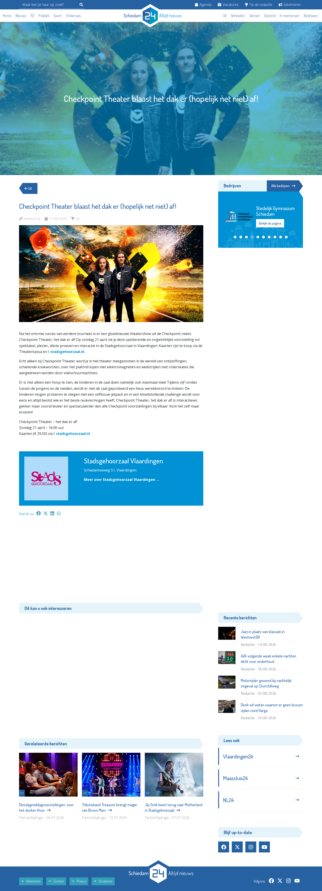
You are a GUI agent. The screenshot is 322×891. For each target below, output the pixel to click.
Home (7, 15)
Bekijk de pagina (270, 223)
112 (32, 15)
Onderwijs (73, 15)
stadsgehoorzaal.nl (67, 351)
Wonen (254, 15)
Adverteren (292, 4)
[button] (235, 237)
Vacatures (230, 4)
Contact (58, 881)
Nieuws (21, 15)
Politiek (44, 15)
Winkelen (238, 15)
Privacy (81, 881)
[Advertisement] (111, 561)
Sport (57, 15)
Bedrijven (311, 15)
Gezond (270, 15)
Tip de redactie (260, 4)
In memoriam (289, 15)
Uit (225, 15)
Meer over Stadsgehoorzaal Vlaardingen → (121, 479)
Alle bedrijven (280, 186)
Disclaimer (105, 881)
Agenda (205, 4)
